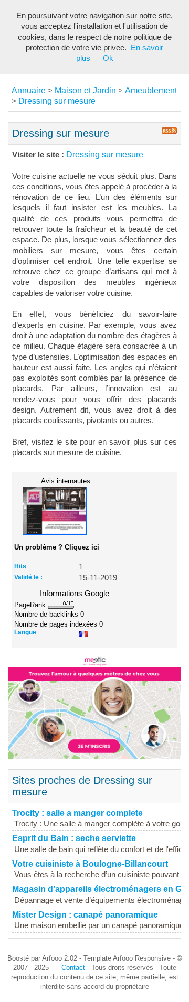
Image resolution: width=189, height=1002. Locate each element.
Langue (25, 632)
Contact (73, 968)
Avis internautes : (67, 480)
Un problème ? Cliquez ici (56, 547)
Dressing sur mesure (57, 100)
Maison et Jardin (85, 90)
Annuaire (29, 90)
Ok (108, 58)
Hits (20, 566)
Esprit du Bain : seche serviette (74, 838)
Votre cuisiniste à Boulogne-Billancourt (90, 863)
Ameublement (151, 90)
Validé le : (28, 577)
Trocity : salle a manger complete (77, 813)
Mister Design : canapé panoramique (85, 914)
